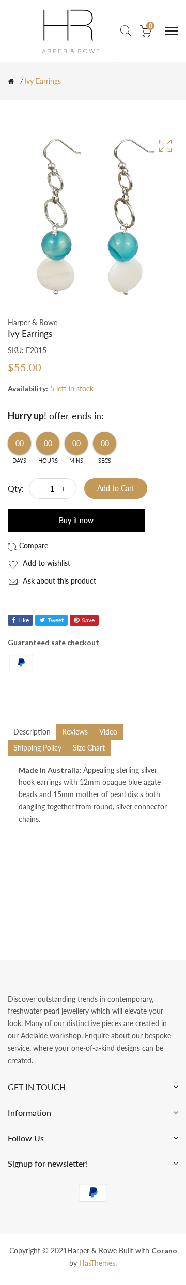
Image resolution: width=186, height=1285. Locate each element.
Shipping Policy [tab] (37, 747)
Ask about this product (58, 580)
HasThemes (97, 1263)
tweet (56, 620)
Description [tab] (32, 731)
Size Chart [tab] (89, 747)
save (88, 620)
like (23, 620)
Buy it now (76, 520)
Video (108, 731)
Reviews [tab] (75, 731)
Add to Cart (115, 488)
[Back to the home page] (11, 81)
